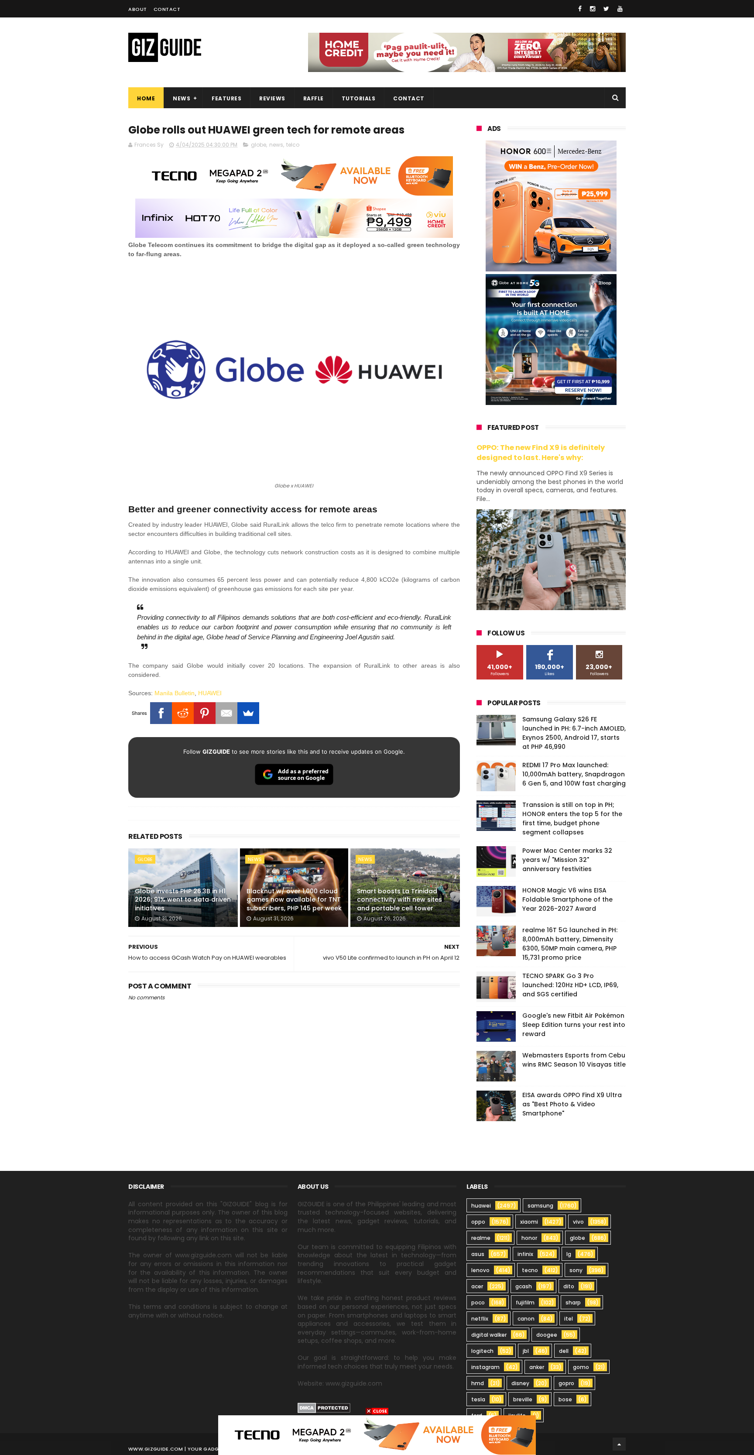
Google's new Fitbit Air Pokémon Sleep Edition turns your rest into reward (573, 1024)
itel (568, 1318)
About (137, 9)
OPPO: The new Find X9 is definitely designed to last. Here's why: (540, 453)
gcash (523, 1286)
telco (292, 144)
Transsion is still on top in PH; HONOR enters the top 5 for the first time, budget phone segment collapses (572, 818)
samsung (540, 1205)
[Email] (226, 713)
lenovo (480, 1270)
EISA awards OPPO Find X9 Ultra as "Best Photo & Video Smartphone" (572, 1104)
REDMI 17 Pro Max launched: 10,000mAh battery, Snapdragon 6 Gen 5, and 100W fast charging (574, 774)
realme (480, 1238)
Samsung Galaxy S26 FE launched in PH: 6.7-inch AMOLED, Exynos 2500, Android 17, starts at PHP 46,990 (574, 733)
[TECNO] (377, 1434)
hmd (477, 1383)
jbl (526, 1351)
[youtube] (620, 8)
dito (568, 1286)
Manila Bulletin (174, 693)
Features (226, 98)
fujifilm (525, 1302)
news (276, 144)
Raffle (313, 98)
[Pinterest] (205, 713)
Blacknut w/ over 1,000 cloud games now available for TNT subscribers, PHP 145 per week (294, 900)
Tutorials (359, 98)
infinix (525, 1254)
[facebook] (580, 8)
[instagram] (592, 8)
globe (258, 144)
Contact (167, 9)
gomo (581, 1367)
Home (146, 98)
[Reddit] (183, 713)
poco (478, 1302)
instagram (485, 1367)
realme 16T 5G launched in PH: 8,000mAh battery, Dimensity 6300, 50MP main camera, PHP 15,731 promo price (569, 944)
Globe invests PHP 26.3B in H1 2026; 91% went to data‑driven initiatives (183, 900)
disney (520, 1383)
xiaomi (529, 1221)
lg (568, 1254)
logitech (482, 1351)
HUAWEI (210, 693)
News (181, 98)
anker (536, 1367)
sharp (573, 1302)
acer (477, 1286)
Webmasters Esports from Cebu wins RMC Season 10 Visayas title (574, 1060)
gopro (566, 1383)
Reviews (272, 98)
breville (522, 1399)
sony (576, 1270)
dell (564, 1351)
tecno (530, 1270)
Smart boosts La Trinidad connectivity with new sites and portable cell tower (399, 900)
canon (526, 1318)
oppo (478, 1221)
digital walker (489, 1334)
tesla (478, 1399)
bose (565, 1399)
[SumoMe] (248, 713)
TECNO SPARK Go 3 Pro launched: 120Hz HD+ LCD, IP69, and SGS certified (570, 985)
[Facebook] (161, 713)
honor (529, 1238)
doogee (546, 1334)
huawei (481, 1205)
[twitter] (606, 8)
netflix (479, 1318)
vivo (578, 1221)
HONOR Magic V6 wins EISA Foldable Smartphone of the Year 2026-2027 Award (567, 899)
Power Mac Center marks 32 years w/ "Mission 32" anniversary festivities (567, 859)
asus (477, 1254)
